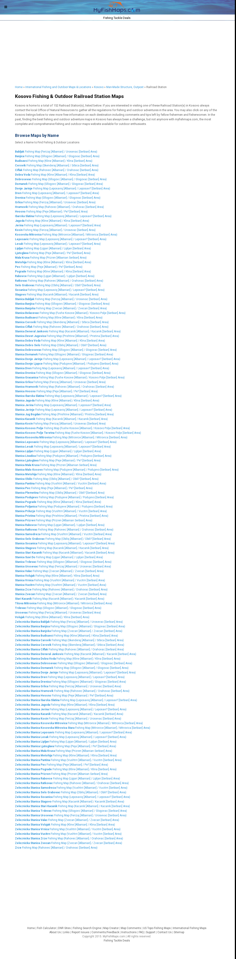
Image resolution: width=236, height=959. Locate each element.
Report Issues (80, 932)
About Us (55, 932)
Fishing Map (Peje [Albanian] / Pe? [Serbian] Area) (51, 211)
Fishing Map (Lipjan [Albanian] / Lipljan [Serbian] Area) (53, 248)
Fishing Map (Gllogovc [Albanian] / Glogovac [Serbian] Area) (57, 156)
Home (19, 87)
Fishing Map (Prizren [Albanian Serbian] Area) (51, 257)
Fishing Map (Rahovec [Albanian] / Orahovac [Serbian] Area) (56, 170)
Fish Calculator (46, 928)
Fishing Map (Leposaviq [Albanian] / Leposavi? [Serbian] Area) (62, 188)
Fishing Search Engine (87, 928)
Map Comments (131, 928)
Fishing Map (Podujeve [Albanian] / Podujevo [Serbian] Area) (66, 363)
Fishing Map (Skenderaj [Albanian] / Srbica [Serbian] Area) (57, 165)
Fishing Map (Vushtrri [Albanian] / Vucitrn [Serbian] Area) (60, 483)
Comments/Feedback (105, 932)
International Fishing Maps (189, 928)
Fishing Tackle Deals (117, 940)
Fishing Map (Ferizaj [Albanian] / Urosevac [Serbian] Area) (56, 151)
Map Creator (111, 928)
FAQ (141, 932)
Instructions (129, 932)
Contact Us (164, 932)
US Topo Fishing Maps (157, 928)
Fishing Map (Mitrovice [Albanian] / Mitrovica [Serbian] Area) (66, 234)
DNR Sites (64, 928)
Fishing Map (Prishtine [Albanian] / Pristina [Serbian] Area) (67, 336)
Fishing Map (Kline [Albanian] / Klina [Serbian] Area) (53, 160)
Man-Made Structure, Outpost (125, 87)
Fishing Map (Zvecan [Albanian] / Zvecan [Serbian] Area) (61, 308)
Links (66, 932)
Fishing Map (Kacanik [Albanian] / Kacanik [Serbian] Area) (57, 294)
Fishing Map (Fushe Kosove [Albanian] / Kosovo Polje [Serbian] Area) (70, 313)
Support (150, 932)
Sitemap (179, 932)
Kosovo (98, 87)
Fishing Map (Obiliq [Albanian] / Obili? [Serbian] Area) (58, 285)
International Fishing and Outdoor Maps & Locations (58, 87)
